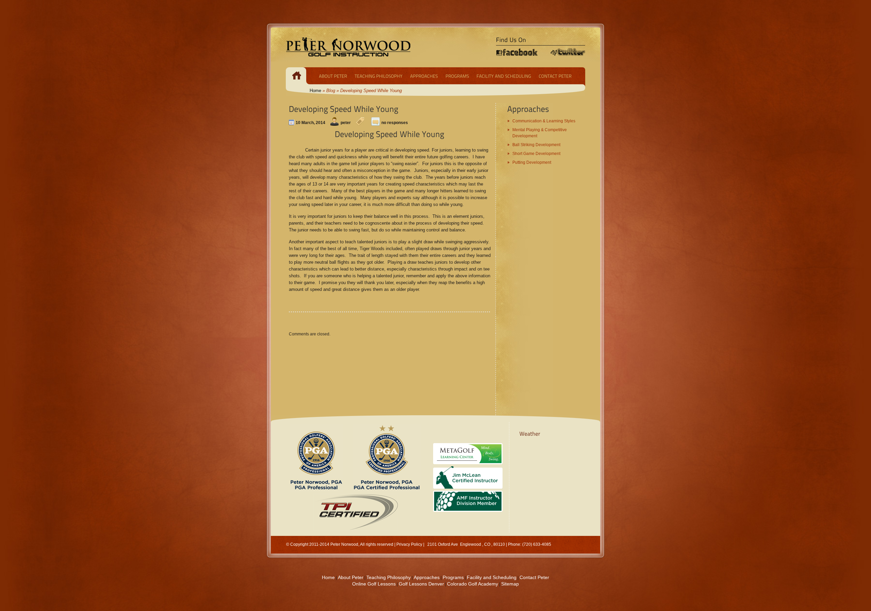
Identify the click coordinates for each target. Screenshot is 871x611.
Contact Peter (534, 577)
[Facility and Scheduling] (504, 75)
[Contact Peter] (555, 75)
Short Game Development (536, 153)
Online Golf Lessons (374, 584)
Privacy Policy (409, 544)
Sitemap (510, 584)
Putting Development (531, 162)
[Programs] (457, 75)
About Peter (350, 577)
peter (346, 122)
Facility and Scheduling (491, 577)
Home (315, 90)
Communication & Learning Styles (543, 121)
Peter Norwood (344, 544)
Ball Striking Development (536, 144)
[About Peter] (333, 75)
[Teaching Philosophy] (378, 75)
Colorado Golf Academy (472, 584)
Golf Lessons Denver (421, 584)
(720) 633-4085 (536, 544)
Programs (453, 577)
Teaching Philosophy (388, 577)
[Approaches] (424, 75)
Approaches (427, 577)
